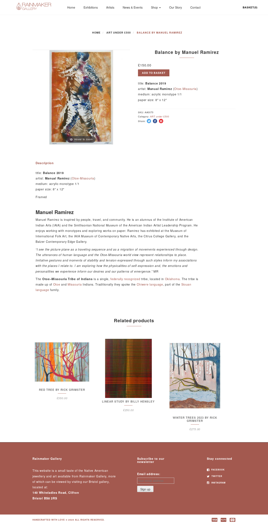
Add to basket (153, 73)
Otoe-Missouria (185, 89)
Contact (195, 7)
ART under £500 (118, 32)
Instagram (217, 482)
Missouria (75, 284)
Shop (155, 7)
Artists (110, 7)
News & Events (133, 7)
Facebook (217, 469)
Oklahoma (172, 279)
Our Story (175, 7)
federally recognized (125, 279)
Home (71, 7)
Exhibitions (91, 7)
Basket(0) (250, 7)
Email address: (148, 474)
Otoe (56, 284)
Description (45, 163)
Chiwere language (150, 284)
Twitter (216, 476)
